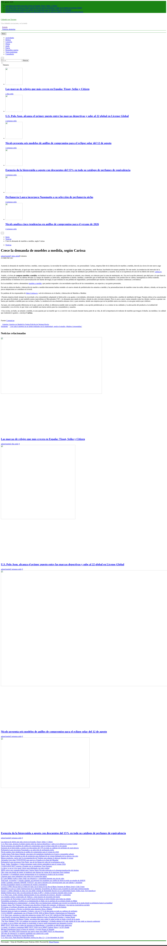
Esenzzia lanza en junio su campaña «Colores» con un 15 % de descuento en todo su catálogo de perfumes (39, 911)
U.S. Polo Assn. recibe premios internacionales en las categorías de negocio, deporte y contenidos (36, 895)
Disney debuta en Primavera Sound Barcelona (17, 935)
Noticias (8, 245)
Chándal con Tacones (8, 19)
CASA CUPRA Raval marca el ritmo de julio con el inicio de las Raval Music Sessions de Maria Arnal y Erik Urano (43, 887)
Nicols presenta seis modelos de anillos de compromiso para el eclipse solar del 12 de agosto (38, 10)
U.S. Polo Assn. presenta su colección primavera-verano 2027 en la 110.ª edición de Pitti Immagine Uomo (39, 915)
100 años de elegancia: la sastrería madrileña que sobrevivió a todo (25, 933)
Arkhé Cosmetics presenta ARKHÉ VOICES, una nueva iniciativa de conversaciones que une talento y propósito (41, 883)
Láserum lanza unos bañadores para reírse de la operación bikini (24, 876)
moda (7, 46)
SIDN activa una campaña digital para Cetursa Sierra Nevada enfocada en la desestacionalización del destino (40, 870)
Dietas (7, 44)
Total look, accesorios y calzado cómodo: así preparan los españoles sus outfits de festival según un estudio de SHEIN (43, 880)
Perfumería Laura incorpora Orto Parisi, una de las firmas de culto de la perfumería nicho (32, 862)
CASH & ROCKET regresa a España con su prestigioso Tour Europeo (26, 866)
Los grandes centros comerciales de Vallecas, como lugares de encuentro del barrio (30, 897)
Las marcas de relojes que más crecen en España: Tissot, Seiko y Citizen (31, 6)
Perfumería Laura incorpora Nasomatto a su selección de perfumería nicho (49, 197)
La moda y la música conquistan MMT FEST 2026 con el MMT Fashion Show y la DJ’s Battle (35, 927)
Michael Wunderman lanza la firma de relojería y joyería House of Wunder (27, 929)
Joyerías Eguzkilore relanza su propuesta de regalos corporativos (24, 885)
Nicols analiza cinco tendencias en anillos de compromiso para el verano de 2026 (52, 224)
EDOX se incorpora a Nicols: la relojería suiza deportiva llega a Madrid (26, 909)
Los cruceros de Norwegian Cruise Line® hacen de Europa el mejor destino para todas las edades (36, 899)
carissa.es (158, 272)
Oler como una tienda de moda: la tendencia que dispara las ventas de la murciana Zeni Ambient (35, 872)
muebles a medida (35, 283)
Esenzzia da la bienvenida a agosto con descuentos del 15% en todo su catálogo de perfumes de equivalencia (44, 12)
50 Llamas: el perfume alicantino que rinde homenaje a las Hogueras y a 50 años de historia (33, 907)
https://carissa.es (32, 293)
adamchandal (5, 256)
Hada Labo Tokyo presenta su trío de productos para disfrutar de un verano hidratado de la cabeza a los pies (39, 856)
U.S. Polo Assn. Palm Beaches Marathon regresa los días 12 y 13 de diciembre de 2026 (32, 938)
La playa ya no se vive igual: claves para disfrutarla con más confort (25, 868)
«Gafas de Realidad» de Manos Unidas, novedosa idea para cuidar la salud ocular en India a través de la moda (40, 919)
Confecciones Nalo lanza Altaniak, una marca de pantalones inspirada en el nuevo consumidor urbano (37, 854)
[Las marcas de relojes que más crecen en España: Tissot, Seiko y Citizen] (13, 84)
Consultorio (9, 54)
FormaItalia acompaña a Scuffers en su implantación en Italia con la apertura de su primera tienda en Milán (39, 901)
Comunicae (10, 321)
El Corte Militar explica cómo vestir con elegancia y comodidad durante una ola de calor (32, 878)
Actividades (9, 38)
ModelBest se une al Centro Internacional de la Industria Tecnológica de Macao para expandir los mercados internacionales (45, 889)
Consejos (8, 42)
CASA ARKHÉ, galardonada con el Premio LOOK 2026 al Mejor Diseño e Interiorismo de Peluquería (38, 913)
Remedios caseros (11, 50)
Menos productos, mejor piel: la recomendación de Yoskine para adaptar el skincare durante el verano (37, 858)
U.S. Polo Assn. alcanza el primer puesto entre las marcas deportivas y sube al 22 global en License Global (43, 8)
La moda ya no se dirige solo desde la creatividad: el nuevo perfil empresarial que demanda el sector (36, 923)
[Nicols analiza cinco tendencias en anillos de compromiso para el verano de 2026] (13, 219)
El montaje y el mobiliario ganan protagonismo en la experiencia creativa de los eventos (32, 874)
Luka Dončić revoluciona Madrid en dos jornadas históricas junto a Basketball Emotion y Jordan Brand (38, 917)
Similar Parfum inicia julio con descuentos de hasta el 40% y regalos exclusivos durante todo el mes (36, 893)
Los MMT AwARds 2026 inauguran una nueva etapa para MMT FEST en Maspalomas (32, 931)
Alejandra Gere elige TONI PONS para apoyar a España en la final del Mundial (29, 860)
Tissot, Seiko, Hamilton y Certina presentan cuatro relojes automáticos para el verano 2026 (33, 864)
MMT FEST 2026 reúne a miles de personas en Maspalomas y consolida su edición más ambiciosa (36, 925)
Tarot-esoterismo (11, 52)
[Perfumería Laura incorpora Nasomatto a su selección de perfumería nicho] (13, 192)
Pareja (7, 48)
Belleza (8, 40)
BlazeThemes (54, 942)
